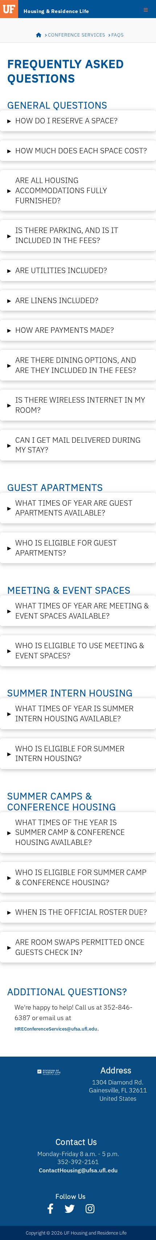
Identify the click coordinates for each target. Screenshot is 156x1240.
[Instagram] (90, 1210)
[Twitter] (69, 1210)
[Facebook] (50, 1210)
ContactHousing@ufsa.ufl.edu (78, 1170)
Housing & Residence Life (56, 11)
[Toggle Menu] (145, 9)
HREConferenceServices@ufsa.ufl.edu (56, 1029)
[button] (78, 120)
